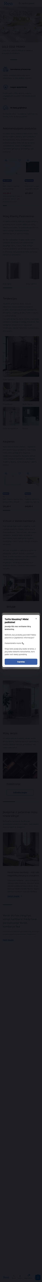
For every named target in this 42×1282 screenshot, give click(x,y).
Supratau (21, 661)
